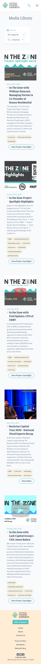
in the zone (11, 137)
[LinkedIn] (18, 654)
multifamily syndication (15, 587)
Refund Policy (20, 648)
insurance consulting (14, 361)
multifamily (11, 141)
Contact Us (20, 635)
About (20, 631)
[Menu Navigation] (37, 5)
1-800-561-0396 (20, 657)
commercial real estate (21, 239)
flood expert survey (14, 243)
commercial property (14, 251)
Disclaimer (20, 644)
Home (20, 628)
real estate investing (24, 137)
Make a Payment (20, 622)
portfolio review (13, 256)
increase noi (11, 247)
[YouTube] (20, 654)
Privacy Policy (20, 641)
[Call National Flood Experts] (29, 5)
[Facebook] (23, 654)
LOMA (10, 239)
